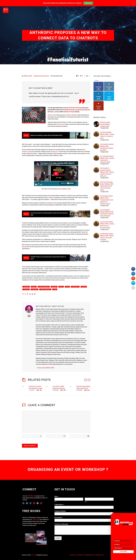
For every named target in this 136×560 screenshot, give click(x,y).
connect (56, 111)
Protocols (26, 289)
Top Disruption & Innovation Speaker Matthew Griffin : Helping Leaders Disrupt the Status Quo (106, 172)
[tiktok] (34, 503)
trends (52, 111)
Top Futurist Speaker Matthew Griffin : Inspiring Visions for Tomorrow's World (107, 135)
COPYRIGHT (79, 555)
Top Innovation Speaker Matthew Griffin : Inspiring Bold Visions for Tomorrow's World (107, 224)
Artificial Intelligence (72, 115)
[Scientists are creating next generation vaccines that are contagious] (25, 388)
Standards (34, 289)
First (55, 501)
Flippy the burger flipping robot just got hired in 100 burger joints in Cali (83, 388)
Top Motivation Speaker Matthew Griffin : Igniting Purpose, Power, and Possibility (106, 236)
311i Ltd (34, 555)
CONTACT (72, 555)
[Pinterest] (27, 294)
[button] (85, 380)
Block (46, 203)
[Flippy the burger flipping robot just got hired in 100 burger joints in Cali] (73, 388)
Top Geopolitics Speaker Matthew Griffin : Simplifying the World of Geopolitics (107, 147)
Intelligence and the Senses (41, 76)
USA (55, 289)
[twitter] (38, 503)
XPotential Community (75, 107)
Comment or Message (61, 524)
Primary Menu (131, 10)
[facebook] (23, 503)
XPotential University (68, 109)
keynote (66, 111)
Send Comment (30, 446)
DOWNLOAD (88, 3)
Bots (67, 286)
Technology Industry (45, 289)
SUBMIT (58, 538)
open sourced (61, 124)
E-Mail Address (59, 504)
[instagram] (27, 503)
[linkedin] (30, 503)
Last (86, 501)
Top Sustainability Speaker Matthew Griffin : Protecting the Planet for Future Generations (107, 213)
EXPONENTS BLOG (89, 555)
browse (72, 111)
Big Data (54, 286)
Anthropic (50, 115)
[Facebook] (23, 294)
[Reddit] (34, 294)
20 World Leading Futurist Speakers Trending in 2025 (105, 124)
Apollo (52, 203)
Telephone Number (60, 511)
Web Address (58, 517)
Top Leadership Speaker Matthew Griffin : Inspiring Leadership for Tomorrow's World (107, 159)
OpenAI (24, 246)
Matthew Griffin (28, 76)
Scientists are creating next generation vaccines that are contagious (35, 388)
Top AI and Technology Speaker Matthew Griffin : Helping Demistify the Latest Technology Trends (107, 186)
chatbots (50, 197)
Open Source (75, 286)
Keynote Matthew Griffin (64, 189)
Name (56, 496)
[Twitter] (25, 294)
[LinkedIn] (32, 294)
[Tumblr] (30, 294)
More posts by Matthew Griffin (45, 367)
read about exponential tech (82, 109)
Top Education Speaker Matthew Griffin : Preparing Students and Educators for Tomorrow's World (106, 200)
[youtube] (41, 503)
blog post (55, 151)
